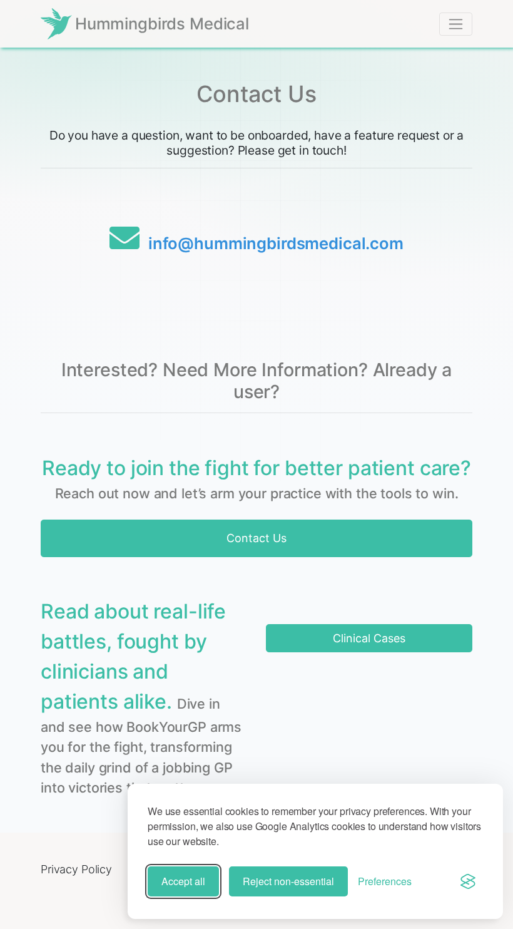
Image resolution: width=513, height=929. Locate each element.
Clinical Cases (369, 638)
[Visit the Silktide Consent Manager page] (468, 881)
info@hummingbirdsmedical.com (276, 243)
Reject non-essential (288, 881)
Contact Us (256, 538)
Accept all (183, 881)
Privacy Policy (76, 869)
